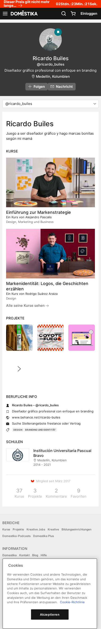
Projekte (18, 529)
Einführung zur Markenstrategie (38, 212)
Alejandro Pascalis (38, 217)
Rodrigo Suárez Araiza (41, 294)
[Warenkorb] (73, 13)
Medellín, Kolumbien (53, 76)
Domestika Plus (43, 536)
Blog (35, 555)
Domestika (9, 555)
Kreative (53, 529)
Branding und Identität (40, 429)
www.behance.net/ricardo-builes (36, 417)
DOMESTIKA (24, 13)
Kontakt (24, 555)
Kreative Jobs (36, 529)
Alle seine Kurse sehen (26, 305)
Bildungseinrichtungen (76, 529)
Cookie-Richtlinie (72, 602)
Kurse (6, 529)
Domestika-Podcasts (16, 536)
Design (17, 429)
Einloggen (89, 13)
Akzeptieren (49, 614)
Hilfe (44, 555)
